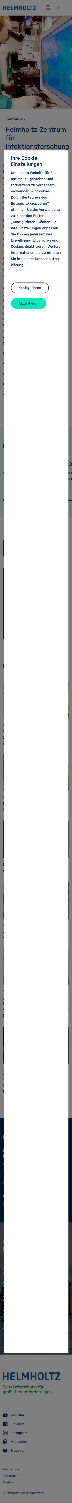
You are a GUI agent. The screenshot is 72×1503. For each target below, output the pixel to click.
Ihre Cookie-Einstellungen (26, 161)
